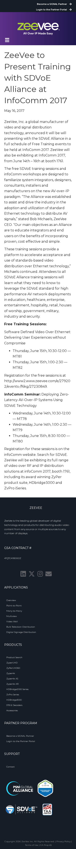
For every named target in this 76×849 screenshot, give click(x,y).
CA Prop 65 (46, 845)
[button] (23, 574)
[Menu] (7, 40)
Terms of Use (31, 845)
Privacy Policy (63, 841)
